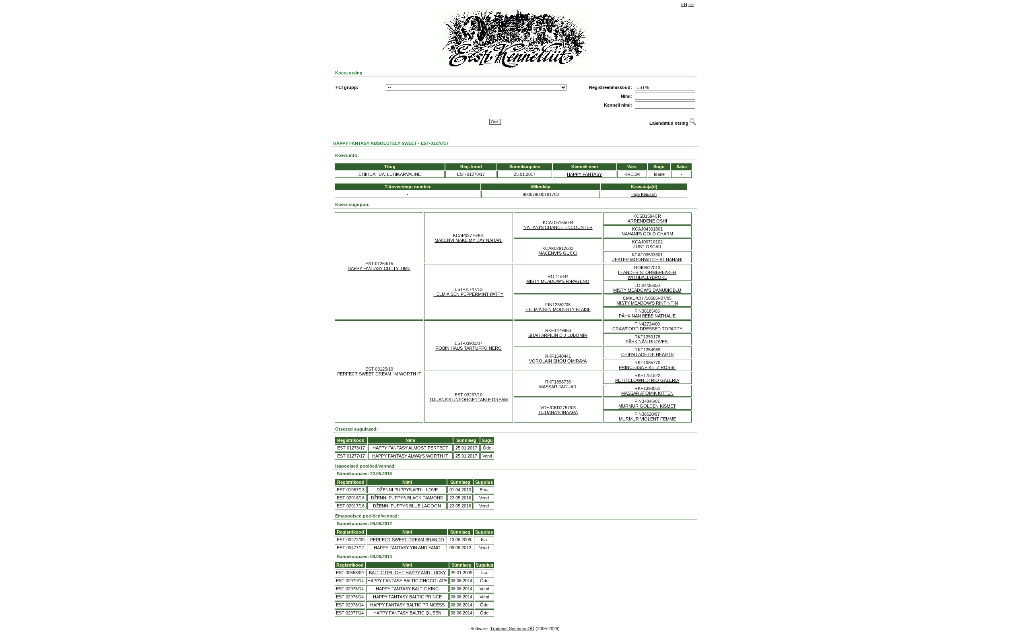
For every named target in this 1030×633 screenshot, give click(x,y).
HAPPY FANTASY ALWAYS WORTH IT (410, 456)
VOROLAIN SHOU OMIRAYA (558, 361)
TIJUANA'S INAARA (558, 412)
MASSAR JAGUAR (558, 386)
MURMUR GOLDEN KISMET (647, 406)
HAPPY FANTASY (584, 174)
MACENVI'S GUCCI (557, 253)
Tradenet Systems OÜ (512, 628)
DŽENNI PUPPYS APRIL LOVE (407, 489)
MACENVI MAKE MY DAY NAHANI (469, 240)
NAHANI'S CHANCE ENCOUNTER (558, 227)
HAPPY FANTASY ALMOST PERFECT (410, 447)
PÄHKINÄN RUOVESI (647, 341)
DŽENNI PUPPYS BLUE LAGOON (407, 505)
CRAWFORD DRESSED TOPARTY (647, 328)
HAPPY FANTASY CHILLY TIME (379, 268)
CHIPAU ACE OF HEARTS (647, 354)
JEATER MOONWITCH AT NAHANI (647, 259)
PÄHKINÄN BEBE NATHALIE (647, 315)
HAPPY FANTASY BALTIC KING (407, 588)
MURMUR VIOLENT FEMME (647, 419)
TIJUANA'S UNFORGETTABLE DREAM (468, 399)
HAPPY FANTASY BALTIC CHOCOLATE (407, 580)
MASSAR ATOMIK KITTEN (647, 393)
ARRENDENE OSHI (647, 221)
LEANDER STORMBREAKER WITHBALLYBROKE (647, 275)
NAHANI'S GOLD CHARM (647, 233)
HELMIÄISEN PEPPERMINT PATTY (468, 294)
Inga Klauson (644, 194)
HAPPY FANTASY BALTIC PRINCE (407, 596)
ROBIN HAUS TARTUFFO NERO (468, 348)
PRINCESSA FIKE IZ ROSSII (647, 367)
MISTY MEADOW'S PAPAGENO (557, 281)
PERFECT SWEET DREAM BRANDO (407, 539)
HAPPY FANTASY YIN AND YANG (407, 547)
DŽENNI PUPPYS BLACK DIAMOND (407, 497)
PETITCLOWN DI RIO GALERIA (647, 380)
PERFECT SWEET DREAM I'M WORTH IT (379, 373)
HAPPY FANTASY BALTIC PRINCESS (407, 604)
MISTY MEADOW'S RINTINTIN (647, 303)
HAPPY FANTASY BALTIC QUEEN (407, 612)
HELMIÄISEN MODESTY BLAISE (558, 309)
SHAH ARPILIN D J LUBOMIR (557, 335)
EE (691, 4)
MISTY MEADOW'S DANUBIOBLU (647, 290)
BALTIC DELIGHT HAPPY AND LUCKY (407, 572)
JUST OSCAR (647, 246)
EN (684, 4)
